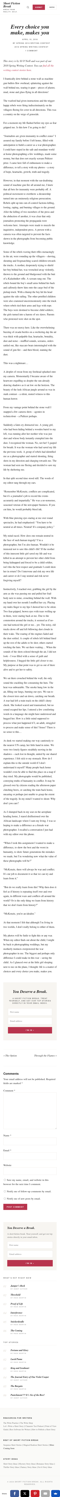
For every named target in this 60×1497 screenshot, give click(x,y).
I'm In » (30, 1030)
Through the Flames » (45, 1055)
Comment (9, 1090)
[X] (25, 1493)
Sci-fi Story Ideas (45, 1467)
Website (7, 1165)
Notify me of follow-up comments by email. (29, 1191)
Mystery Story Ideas (27, 1463)
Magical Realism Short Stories (35, 1445)
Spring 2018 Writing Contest (33, 43)
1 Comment (31, 50)
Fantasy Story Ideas (28, 1467)
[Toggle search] (28, 7)
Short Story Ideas (10, 1463)
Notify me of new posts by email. (24, 1198)
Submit (39, 7)
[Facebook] (14, 1493)
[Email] (45, 1493)
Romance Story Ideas (45, 1463)
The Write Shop (26, 1423)
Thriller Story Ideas (11, 1467)
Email (7, 1150)
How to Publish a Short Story (43, 1429)
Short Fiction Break (11, 4)
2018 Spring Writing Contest (31, 47)
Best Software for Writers (20, 1429)
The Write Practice (10, 1423)
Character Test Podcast (34, 1426)
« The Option (10, 1055)
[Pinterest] (35, 1493)
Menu (52, 7)
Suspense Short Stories (12, 1445)
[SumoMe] (55, 1493)
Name (7, 1135)
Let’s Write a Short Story (13, 1426)
